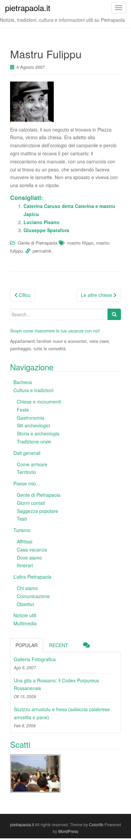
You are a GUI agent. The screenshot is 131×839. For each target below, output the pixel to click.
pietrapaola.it (22, 824)
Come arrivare (32, 464)
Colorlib (96, 824)
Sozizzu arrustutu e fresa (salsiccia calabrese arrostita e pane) (62, 713)
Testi (22, 518)
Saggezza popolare (37, 511)
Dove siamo (29, 557)
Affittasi (24, 541)
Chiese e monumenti (39, 401)
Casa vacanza (32, 549)
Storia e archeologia (38, 433)
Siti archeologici (33, 425)
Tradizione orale (34, 441)
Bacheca (22, 382)
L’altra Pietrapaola (32, 576)
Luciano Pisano (41, 222)
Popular (26, 645)
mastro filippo (80, 243)
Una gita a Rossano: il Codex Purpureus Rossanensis (56, 684)
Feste (23, 409)
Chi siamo (27, 588)
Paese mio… (27, 483)
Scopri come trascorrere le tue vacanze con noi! (55, 331)
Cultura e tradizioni (33, 390)
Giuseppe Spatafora (46, 230)
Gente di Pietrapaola (37, 243)
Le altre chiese (97, 295)
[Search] (114, 314)
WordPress (68, 831)
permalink (42, 251)
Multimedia (25, 623)
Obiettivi (25, 604)
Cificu (24, 295)
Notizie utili (24, 615)
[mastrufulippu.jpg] (32, 101)
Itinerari (25, 565)
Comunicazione (33, 596)
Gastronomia (30, 417)
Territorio (26, 472)
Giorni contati (31, 503)
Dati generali (26, 453)
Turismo (22, 530)
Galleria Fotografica (35, 659)
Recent (58, 645)
